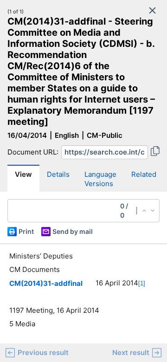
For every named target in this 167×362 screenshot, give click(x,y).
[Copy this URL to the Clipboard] (155, 152)
